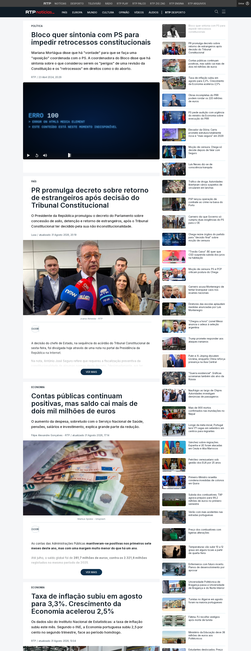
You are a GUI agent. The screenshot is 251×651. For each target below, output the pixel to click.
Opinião (124, 12)
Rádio (109, 3)
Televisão (94, 3)
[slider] (103, 156)
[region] (91, 120)
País (64, 12)
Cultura (108, 12)
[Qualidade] (146, 155)
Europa (77, 12)
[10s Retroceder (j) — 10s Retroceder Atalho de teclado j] (37, 155)
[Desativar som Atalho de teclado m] (45, 155)
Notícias (60, 3)
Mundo (92, 12)
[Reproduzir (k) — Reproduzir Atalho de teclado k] (28, 155)
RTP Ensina (176, 3)
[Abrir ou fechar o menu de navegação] (222, 12)
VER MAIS (91, 371)
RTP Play (122, 3)
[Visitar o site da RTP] (47, 3)
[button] (217, 12)
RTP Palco (139, 3)
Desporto (77, 3)
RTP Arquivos (197, 3)
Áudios (153, 12)
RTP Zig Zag (157, 3)
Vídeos (139, 12)
